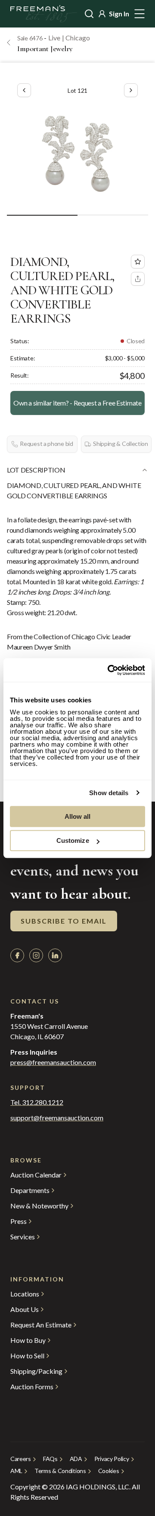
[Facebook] (17, 955)
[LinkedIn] (55, 955)
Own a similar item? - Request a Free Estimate (77, 403)
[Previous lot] (24, 90)
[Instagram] (36, 955)
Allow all (78, 816)
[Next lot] (131, 90)
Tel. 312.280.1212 (36, 1102)
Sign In (119, 13)
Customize (72, 840)
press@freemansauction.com (53, 1062)
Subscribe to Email (64, 921)
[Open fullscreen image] (77, 154)
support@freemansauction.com (56, 1117)
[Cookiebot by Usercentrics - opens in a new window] (109, 670)
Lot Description (36, 470)
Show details (108, 793)
